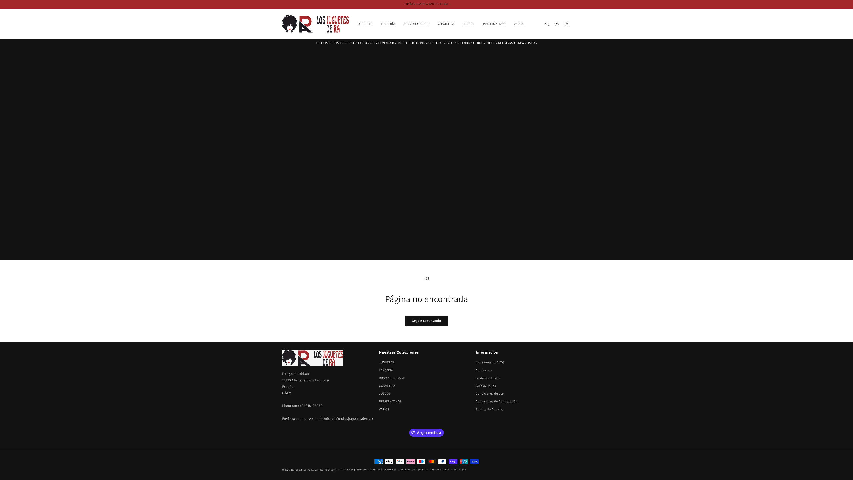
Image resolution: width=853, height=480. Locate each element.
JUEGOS (385, 394)
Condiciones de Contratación (497, 401)
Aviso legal (460, 469)
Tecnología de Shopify (324, 469)
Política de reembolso (384, 469)
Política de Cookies (489, 409)
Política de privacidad (354, 469)
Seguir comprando (426, 320)
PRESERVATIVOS (390, 401)
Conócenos (484, 370)
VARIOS (384, 409)
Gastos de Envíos (488, 378)
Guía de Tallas (486, 386)
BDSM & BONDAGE (392, 378)
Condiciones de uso (490, 394)
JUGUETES (386, 362)
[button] (367, 23)
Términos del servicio (413, 469)
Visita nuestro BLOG (490, 362)
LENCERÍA (386, 370)
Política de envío (440, 469)
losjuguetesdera (300, 469)
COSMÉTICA (387, 386)
